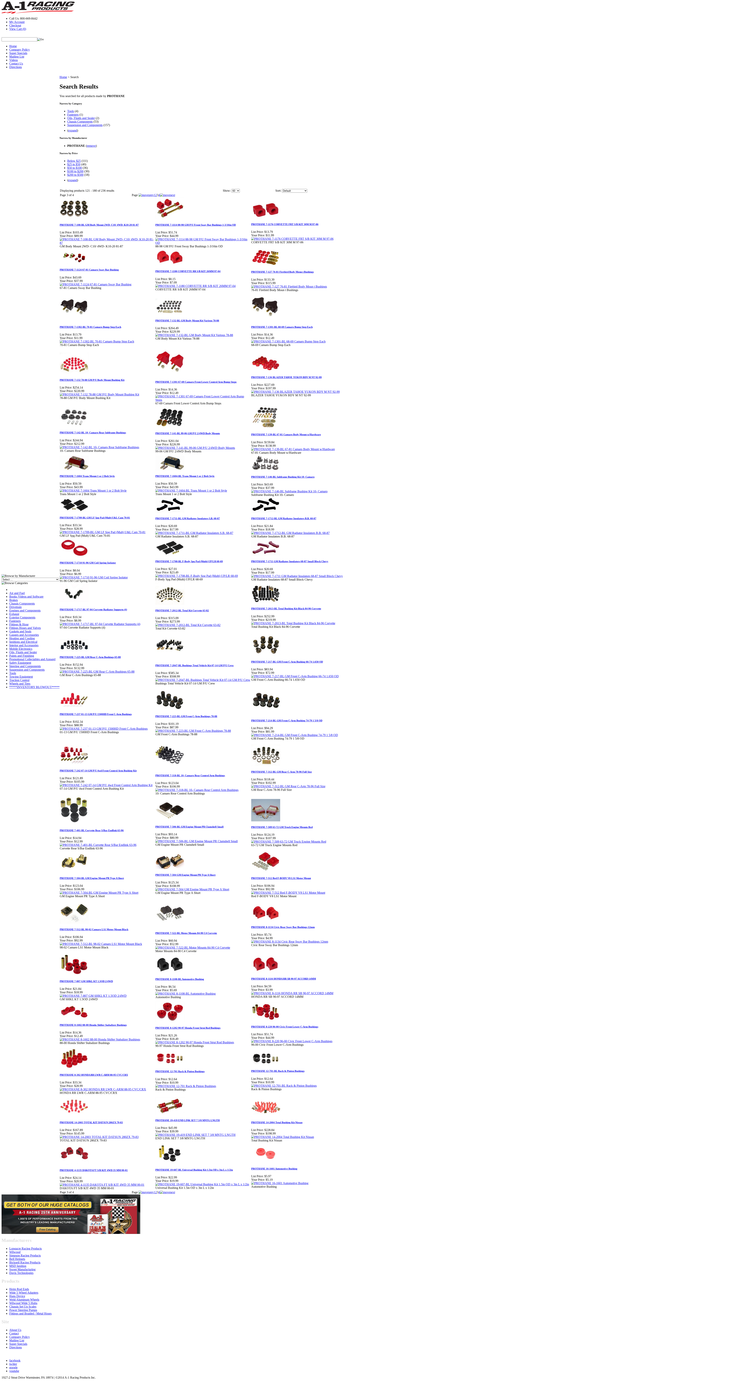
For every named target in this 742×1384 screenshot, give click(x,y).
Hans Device (17, 1296)
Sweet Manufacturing (22, 1269)
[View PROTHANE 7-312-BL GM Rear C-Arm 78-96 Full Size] (288, 786)
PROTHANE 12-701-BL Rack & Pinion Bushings (278, 1071)
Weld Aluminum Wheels (24, 1299)
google (13, 1367)
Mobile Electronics (20, 648)
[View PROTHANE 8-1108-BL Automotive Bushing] (185, 993)
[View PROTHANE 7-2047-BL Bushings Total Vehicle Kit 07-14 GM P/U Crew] (202, 680)
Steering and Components (25, 666)
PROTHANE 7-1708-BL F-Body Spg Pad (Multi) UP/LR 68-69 (189, 561)
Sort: (278, 190)
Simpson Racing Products (25, 1255)
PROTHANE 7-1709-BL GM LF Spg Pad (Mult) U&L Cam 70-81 (95, 517)
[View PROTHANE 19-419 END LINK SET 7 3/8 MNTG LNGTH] (195, 1134)
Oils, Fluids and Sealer (23, 652)
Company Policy (19, 49)
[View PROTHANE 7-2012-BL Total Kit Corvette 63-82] (187, 625)
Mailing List (16, 56)
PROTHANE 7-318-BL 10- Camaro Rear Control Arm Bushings (190, 775)
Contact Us (16, 63)
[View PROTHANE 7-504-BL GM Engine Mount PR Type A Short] (99, 892)
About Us (15, 1330)
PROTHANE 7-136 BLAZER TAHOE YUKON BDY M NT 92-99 (286, 377)
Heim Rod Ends (19, 1289)
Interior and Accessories (23, 645)
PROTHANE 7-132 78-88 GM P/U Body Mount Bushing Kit (92, 379)
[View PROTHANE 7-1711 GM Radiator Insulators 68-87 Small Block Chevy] (297, 576)
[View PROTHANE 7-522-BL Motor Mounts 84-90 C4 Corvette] (192, 947)
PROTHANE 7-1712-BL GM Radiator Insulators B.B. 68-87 (283, 518)
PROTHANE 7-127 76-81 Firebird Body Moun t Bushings (282, 271)
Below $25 (74, 160)
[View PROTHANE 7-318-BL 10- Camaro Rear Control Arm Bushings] (196, 790)
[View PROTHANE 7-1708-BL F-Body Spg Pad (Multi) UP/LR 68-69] (196, 576)
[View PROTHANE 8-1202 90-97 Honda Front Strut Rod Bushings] (194, 1042)
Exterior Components (22, 617)
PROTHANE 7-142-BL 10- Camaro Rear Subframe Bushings (93, 432)
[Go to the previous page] (146, 195)
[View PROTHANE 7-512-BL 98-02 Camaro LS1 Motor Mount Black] (101, 944)
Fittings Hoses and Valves (25, 628)
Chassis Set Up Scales (22, 1306)
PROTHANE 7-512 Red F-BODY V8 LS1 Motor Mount (281, 878)
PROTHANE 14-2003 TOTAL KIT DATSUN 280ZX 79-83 (91, 1122)
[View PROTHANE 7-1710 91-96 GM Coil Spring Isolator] (94, 577)
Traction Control (19, 680)
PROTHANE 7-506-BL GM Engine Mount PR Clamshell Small (189, 826)
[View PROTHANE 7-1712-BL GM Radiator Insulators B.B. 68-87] (290, 533)
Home (13, 46)
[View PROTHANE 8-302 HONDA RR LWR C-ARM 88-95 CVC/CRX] (103, 1089)
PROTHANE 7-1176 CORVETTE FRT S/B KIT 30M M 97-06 (284, 224)
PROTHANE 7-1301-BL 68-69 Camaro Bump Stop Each (282, 326)
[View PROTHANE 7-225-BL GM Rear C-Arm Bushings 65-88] (97, 671)
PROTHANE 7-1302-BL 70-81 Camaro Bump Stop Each (90, 326)
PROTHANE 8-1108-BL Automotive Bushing (179, 979)
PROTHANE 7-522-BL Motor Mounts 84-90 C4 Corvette (186, 933)
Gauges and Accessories (24, 634)
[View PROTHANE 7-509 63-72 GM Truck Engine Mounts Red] (288, 841)
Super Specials (18, 53)
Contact (14, 1333)
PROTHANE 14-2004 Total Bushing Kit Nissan (276, 1122)
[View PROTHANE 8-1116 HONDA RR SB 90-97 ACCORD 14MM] (292, 993)
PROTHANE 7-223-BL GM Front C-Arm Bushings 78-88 (186, 716)
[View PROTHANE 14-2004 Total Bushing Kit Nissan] (282, 1137)
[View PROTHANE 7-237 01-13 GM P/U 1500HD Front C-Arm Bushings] (104, 728)
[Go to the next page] (167, 195)
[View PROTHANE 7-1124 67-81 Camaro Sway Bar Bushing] (95, 284)
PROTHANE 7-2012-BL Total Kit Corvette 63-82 (182, 610)
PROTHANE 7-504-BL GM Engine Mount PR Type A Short (92, 878)
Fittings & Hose (19, 624)
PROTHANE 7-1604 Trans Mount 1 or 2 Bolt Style (87, 476)
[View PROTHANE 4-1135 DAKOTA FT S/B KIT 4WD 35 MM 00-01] (102, 1184)
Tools (12, 673)
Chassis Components (22, 603)
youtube (14, 1371)
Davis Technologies (21, 1273)
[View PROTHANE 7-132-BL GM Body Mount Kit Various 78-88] (194, 335)
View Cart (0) (17, 29)
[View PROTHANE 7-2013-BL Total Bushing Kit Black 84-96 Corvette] (293, 623)
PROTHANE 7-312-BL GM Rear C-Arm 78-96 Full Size (281, 771)
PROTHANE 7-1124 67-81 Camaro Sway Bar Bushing (89, 269)
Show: (227, 190)
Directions (15, 67)
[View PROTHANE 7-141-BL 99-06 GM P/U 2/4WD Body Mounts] (195, 447)
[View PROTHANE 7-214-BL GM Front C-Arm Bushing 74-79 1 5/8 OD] (294, 735)
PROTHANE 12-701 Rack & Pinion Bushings (180, 1071)
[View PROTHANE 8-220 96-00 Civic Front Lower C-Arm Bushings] (291, 1041)
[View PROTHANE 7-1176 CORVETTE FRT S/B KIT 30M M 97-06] (292, 238)
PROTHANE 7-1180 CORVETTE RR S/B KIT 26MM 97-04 (187, 271)
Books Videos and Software (26, 596)
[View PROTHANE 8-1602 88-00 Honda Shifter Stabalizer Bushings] (100, 1039)
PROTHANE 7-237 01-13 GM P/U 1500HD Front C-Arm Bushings (96, 714)
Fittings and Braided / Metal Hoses (30, 1313)
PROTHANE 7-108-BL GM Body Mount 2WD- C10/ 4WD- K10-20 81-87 (99, 224)
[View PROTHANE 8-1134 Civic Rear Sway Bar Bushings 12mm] (289, 941)
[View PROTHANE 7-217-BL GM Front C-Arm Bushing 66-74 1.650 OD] (295, 676)
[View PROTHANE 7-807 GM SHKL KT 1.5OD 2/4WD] (93, 995)
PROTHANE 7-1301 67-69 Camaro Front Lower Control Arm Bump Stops (196, 381)
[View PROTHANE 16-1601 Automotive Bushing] (279, 1183)
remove (91, 145)
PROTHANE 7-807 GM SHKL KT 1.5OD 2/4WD (86, 981)
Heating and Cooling (22, 638)
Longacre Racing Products (25, 1248)
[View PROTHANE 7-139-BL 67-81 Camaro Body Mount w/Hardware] (293, 449)
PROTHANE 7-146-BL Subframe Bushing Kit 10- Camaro (283, 476)
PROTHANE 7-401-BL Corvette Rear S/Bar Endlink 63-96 (92, 830)
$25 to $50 (73, 164)
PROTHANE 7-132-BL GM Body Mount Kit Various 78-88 (187, 320)
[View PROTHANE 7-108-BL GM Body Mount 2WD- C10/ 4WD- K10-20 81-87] (107, 242)
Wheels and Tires (19, 683)
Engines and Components (25, 610)
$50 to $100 (74, 167)
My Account (17, 22)
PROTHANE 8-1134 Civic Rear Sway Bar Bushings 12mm (283, 927)
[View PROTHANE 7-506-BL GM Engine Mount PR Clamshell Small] (196, 841)
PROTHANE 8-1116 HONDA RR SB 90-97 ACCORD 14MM (283, 978)
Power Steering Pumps (23, 1310)
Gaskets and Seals (20, 631)
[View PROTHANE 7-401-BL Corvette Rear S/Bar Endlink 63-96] (98, 845)
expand (72, 130)
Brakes (13, 600)
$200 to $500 (75, 174)
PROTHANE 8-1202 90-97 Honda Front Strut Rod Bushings (187, 1027)
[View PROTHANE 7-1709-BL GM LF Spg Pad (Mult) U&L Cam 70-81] (103, 532)
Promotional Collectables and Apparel (32, 659)
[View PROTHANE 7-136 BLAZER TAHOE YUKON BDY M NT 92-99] (295, 391)
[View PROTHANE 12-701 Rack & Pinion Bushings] (185, 1086)
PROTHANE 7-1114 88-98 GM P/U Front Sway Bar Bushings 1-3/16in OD (195, 224)
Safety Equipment (20, 662)
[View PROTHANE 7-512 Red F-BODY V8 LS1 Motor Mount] (288, 892)
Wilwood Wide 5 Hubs (23, 1303)
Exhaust (14, 614)
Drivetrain (15, 607)
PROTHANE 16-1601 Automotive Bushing (274, 1168)
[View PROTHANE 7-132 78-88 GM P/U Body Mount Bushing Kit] (99, 394)
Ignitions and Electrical (23, 641)
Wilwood (14, 1252)
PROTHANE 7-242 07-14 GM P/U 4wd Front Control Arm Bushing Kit (98, 770)
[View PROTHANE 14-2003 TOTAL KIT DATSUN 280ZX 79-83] (99, 1137)
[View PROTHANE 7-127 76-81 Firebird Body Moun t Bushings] (289, 286)
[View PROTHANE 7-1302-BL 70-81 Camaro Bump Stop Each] (97, 341)
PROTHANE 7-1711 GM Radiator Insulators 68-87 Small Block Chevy (289, 561)
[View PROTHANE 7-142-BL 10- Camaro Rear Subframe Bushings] (99, 447)
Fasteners (15, 621)
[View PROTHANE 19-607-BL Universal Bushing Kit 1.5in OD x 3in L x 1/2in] (202, 1184)
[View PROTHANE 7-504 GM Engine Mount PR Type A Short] (192, 889)
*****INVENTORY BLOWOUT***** (34, 687)
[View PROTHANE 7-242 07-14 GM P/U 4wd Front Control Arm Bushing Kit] (106, 785)
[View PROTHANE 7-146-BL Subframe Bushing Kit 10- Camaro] (289, 491)
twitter (13, 1364)
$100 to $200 (75, 171)
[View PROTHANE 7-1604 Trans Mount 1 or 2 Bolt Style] (93, 490)
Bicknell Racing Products (24, 1262)
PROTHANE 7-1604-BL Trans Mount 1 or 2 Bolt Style (184, 476)
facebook (14, 1360)
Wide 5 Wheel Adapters (23, 1292)
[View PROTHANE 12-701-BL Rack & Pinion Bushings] (284, 1085)
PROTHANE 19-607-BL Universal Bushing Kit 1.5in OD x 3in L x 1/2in (194, 1169)
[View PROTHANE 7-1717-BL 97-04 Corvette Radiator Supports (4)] (100, 624)
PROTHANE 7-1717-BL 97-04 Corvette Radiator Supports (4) (93, 609)
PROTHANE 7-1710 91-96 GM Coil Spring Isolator (88, 562)
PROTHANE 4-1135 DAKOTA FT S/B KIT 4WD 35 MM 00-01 (94, 1170)
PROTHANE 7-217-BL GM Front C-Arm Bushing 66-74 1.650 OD (287, 661)
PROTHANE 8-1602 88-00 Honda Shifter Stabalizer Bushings (93, 1024)
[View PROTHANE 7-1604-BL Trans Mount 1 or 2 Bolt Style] (191, 490)
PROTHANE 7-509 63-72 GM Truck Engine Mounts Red (282, 827)
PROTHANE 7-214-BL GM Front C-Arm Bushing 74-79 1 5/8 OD (286, 720)
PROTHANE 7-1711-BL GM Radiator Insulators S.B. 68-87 (187, 518)
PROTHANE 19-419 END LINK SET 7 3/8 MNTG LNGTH (187, 1120)
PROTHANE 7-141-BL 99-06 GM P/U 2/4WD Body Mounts (187, 433)
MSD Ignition (17, 1266)
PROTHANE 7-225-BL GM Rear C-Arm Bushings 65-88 (90, 657)
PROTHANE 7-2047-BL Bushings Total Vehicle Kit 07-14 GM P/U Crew (194, 665)
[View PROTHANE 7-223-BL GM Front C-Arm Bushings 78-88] (193, 730)
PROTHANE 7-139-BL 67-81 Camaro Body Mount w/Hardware (286, 434)
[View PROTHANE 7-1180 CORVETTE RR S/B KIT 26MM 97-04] (195, 286)
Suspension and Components (27, 669)
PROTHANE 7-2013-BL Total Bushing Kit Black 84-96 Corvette (286, 608)
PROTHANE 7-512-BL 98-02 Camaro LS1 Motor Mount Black (94, 929)
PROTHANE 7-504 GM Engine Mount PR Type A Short (185, 874)
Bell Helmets (17, 1259)
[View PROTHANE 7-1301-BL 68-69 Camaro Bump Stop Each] (288, 341)
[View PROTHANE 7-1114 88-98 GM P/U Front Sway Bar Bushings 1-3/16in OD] (203, 242)
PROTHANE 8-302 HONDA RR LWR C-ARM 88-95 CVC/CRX (94, 1074)
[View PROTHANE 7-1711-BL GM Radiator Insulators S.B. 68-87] (194, 533)
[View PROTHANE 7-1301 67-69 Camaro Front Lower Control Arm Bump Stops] (203, 400)
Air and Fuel (17, 593)
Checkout (15, 25)
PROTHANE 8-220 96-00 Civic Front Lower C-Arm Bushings (284, 1026)
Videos (13, 60)
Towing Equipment (21, 676)
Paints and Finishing (21, 655)
